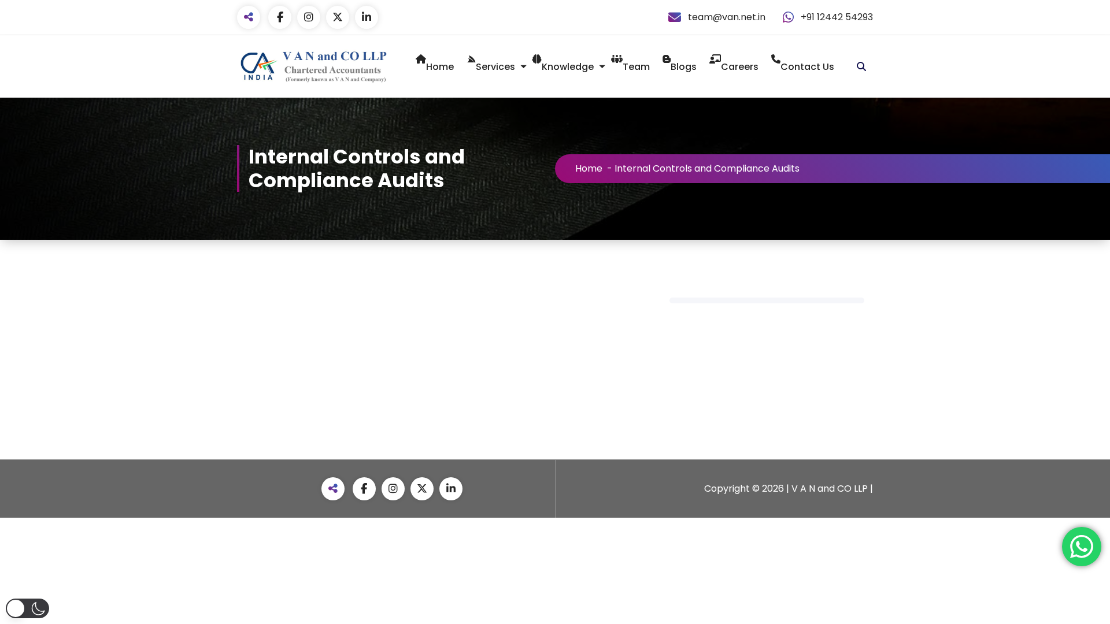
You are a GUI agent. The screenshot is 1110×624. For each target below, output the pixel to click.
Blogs (684, 66)
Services (495, 66)
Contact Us (807, 66)
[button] (27, 608)
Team (636, 66)
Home (440, 66)
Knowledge (568, 66)
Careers (739, 66)
